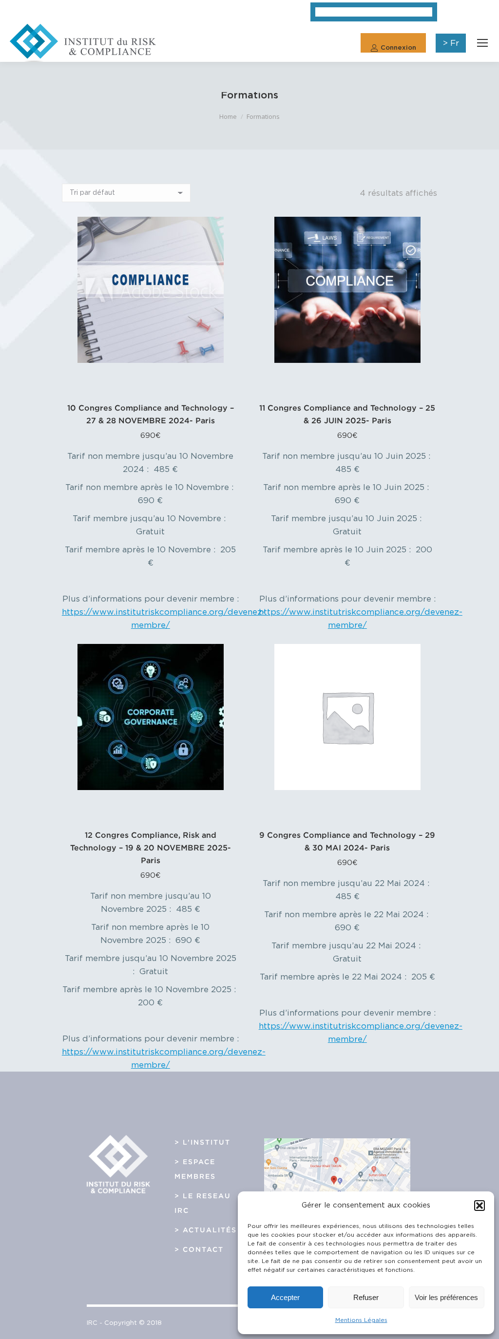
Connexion (398, 48)
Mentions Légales (361, 1320)
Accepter (285, 1297)
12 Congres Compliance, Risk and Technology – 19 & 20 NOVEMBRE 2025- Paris (150, 847)
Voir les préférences (446, 1297)
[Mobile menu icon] (482, 43)
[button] (479, 1205)
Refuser (366, 1297)
